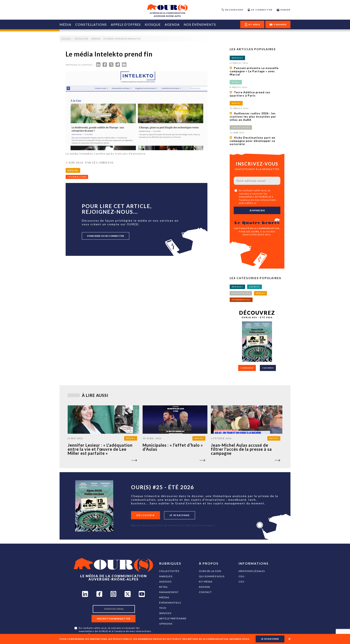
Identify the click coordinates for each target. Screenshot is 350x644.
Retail (163, 586)
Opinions (165, 623)
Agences (165, 581)
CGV (241, 581)
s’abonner (268, 368)
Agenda (172, 24)
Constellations (91, 24)
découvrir (145, 515)
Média (65, 24)
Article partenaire (173, 618)
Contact (205, 592)
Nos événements (200, 24)
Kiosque (153, 24)
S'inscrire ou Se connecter (105, 235)
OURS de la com (210, 571)
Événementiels (170, 602)
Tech (162, 607)
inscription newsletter (113, 618)
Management (169, 592)
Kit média (205, 581)
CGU (241, 576)
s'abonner (280, 24)
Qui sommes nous (211, 576)
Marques (165, 576)
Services (165, 613)
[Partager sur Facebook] (104, 65)
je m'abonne (270, 638)
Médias (164, 597)
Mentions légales (252, 571)
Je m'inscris (257, 210)
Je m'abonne (179, 515)
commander (247, 368)
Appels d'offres (126, 24)
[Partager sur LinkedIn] (98, 65)
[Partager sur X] (111, 65)
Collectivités (169, 571)
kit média (254, 24)
